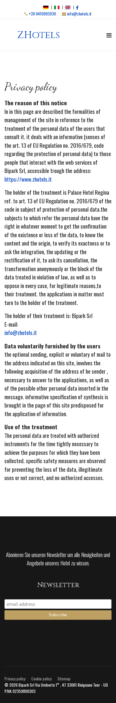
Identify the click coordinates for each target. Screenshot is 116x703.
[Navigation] (109, 35)
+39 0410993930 (42, 13)
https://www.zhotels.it (28, 179)
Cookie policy (41, 678)
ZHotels (38, 35)
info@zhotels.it (79, 13)
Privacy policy (14, 678)
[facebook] (77, 7)
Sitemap (63, 678)
